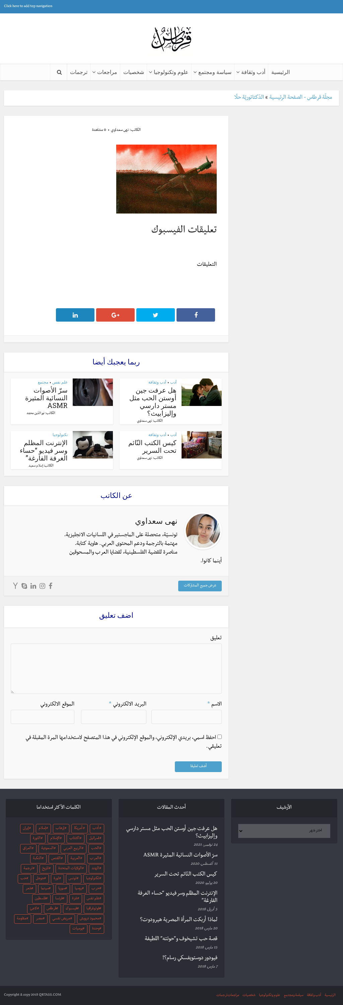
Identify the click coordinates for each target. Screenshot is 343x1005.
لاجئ (33, 909)
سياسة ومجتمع (214, 71)
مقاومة (21, 919)
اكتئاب (74, 838)
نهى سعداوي (120, 130)
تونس (72, 878)
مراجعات (107, 71)
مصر (39, 919)
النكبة (37, 858)
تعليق (216, 638)
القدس (56, 858)
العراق (27, 848)
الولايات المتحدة (70, 868)
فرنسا (59, 899)
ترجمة (27, 868)
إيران (26, 828)
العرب (94, 858)
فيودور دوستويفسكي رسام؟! (189, 958)
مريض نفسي (61, 919)
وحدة (95, 929)
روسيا (78, 889)
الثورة (37, 838)
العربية (75, 858)
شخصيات (133, 71)
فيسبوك (71, 909)
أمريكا (78, 828)
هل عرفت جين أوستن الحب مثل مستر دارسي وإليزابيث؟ (153, 401)
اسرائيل (94, 838)
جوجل (40, 878)
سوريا (61, 889)
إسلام (42, 828)
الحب (95, 848)
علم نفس (60, 382)
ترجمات (78, 71)
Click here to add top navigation (28, 6)
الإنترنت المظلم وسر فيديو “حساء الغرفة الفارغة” (44, 450)
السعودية (47, 848)
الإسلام (55, 838)
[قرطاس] (171, 39)
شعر (28, 889)
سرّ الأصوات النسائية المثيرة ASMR (46, 398)
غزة (74, 899)
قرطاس (51, 909)
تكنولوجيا (60, 434)
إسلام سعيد (35, 466)
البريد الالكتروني (127, 704)
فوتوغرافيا (92, 909)
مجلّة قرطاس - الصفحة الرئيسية (300, 98)
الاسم (214, 704)
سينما (45, 889)
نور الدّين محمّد (35, 414)
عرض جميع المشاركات (200, 586)
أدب (173, 382)
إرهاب (60, 828)
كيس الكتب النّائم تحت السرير (152, 446)
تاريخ (45, 868)
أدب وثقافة (253, 71)
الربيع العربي (72, 848)
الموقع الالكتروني (57, 704)
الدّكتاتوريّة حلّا (249, 98)
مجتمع (43, 382)
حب (23, 878)
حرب (95, 889)
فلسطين (40, 899)
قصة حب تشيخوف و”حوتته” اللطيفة (181, 939)
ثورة (56, 878)
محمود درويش (89, 919)
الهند (95, 868)
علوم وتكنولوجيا (171, 71)
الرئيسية (280, 71)
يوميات (77, 929)
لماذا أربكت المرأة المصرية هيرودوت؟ (178, 920)
